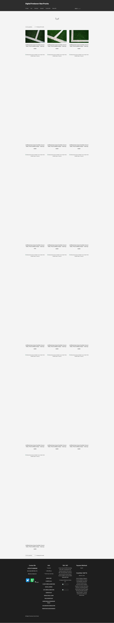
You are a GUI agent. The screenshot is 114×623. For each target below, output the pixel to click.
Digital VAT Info (65, 577)
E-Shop (26, 8)
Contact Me (48, 8)
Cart (31, 8)
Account (42, 8)
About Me (54, 8)
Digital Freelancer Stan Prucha (37, 3)
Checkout (36, 8)
